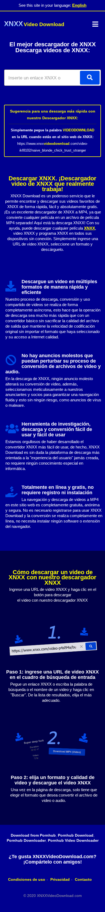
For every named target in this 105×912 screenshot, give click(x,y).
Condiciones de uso (26, 879)
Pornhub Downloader (26, 840)
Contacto (83, 879)
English (79, 5)
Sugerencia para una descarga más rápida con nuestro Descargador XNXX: (52, 114)
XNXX (89, 228)
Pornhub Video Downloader (73, 840)
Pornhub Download (75, 835)
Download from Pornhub (33, 835)
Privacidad (60, 879)
